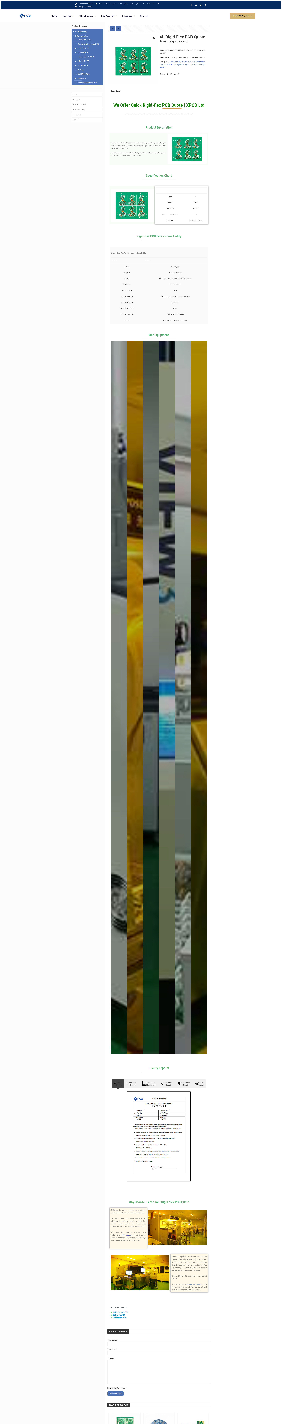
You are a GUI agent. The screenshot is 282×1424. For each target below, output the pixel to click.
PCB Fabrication (86, 16)
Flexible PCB (82, 53)
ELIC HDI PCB (83, 48)
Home (54, 16)
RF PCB (80, 70)
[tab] (116, 91)
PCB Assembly (108, 16)
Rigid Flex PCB (166, 65)
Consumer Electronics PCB (180, 62)
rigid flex (180, 65)
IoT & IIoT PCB (83, 61)
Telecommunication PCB (87, 83)
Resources (127, 16)
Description (116, 91)
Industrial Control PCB (86, 57)
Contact (143, 16)
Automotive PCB (83, 40)
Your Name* (112, 1340)
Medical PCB (82, 65)
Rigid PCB (81, 78)
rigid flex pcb (190, 65)
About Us (67, 16)
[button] (191, 5)
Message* (111, 1358)
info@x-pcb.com (193, 1284)
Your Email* (112, 1349)
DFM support (127, 1235)
